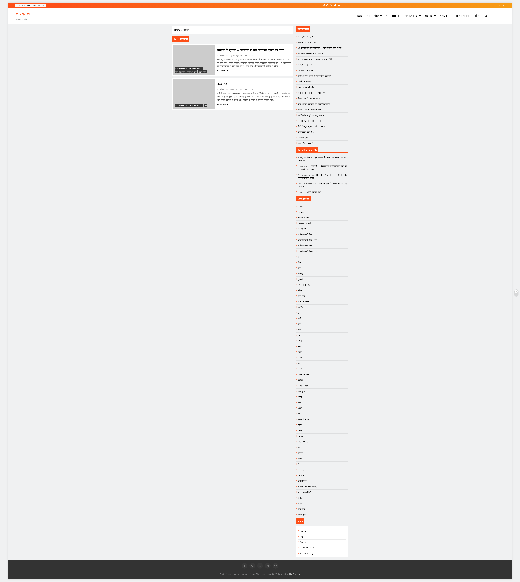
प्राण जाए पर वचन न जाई (307, 42)
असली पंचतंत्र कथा (305, 64)
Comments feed (307, 547)
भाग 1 (300, 408)
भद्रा (300, 397)
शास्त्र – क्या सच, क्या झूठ (308, 486)
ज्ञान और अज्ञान (180, 72)
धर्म (206, 106)
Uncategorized (195, 68)
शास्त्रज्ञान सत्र (411, 15)
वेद (299, 464)
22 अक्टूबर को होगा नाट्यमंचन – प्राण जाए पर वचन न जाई (319, 48)
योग (299, 447)
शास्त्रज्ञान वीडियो (304, 492)
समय (300, 503)
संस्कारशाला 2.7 (304, 137)
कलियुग (300, 273)
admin (222, 55)
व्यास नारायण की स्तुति (306, 87)
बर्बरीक (300, 380)
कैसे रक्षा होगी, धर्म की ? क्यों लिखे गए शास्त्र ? (314, 76)
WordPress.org (306, 553)
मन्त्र (300, 430)
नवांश (300, 346)
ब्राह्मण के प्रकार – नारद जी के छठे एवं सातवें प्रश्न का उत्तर (250, 50)
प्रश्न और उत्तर (191, 72)
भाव (299, 413)
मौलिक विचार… (303, 441)
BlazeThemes (294, 574)
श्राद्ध (300, 497)
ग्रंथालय (443, 15)
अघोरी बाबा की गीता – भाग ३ (308, 240)
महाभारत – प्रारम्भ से (306, 70)
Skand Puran (181, 68)
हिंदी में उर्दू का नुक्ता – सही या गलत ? (311, 126)
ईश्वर (300, 262)
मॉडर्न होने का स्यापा (305, 81)
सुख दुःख (301, 509)
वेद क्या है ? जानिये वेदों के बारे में (309, 120)
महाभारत (301, 436)
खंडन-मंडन (429, 15)
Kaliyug (301, 212)
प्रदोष (300, 368)
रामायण (300, 453)
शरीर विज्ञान (302, 481)
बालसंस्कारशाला (392, 15)
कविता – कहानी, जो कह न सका (309, 109)
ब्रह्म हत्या (222, 84)
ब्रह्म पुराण (302, 391)
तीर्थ (299, 318)
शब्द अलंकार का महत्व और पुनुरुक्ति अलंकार (314, 104)
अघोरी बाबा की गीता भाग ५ (307, 251)
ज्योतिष (376, 15)
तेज (299, 324)
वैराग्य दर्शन (302, 469)
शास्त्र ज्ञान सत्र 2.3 (306, 132)
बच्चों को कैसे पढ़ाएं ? (305, 143)
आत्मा (300, 256)
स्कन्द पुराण (202, 72)
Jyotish (301, 206)
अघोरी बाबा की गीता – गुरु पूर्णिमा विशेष (311, 92)
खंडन (300, 290)
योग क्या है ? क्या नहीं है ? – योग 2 (310, 53)
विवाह (300, 458)
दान (299, 329)
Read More (222, 70)
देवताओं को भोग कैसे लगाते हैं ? (309, 98)
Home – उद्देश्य (363, 15)
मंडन (300, 425)
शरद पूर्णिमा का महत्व (305, 36)
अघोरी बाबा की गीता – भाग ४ (308, 245)
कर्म (299, 268)
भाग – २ (301, 402)
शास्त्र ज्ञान (24, 14)
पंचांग (300, 357)
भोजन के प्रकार (304, 419)
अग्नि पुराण (302, 228)
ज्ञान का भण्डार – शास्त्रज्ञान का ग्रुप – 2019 (315, 59)
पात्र (299, 363)
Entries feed (305, 542)
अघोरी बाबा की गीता (461, 15)
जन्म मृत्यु (301, 296)
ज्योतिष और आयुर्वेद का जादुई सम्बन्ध (311, 115)
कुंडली (300, 279)
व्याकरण (301, 475)
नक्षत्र (300, 340)
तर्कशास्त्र (301, 312)
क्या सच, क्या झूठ (304, 284)
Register (303, 530)
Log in (303, 536)
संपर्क (475, 15)
